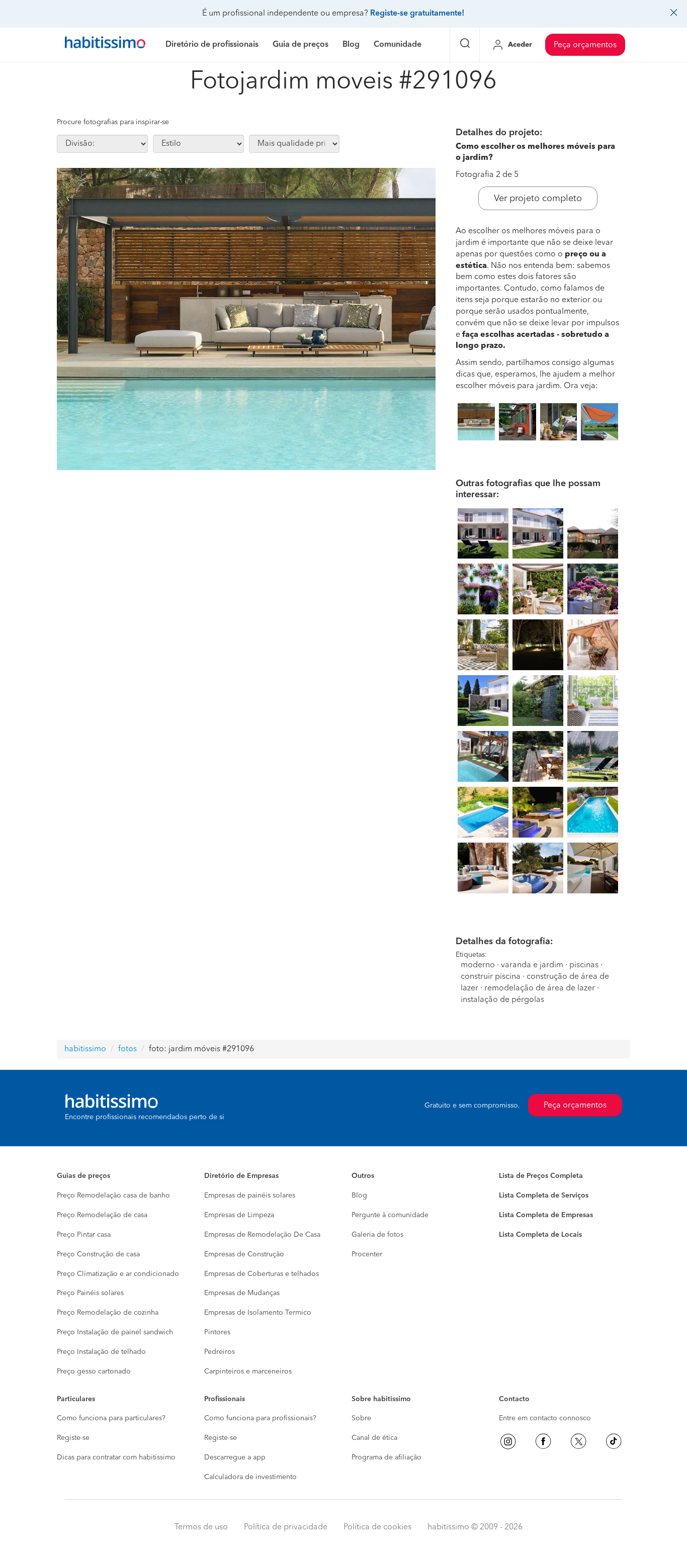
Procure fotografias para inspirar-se (113, 122)
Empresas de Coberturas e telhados (261, 1273)
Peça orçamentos (585, 45)
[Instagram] (508, 1441)
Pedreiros (219, 1351)
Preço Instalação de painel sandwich (115, 1332)
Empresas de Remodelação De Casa (262, 1234)
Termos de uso (201, 1527)
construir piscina (491, 977)
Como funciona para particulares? (111, 1418)
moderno (478, 965)
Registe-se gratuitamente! (417, 14)
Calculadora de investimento (250, 1477)
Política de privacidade (285, 1527)
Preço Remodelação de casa (102, 1215)
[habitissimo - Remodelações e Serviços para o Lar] (105, 45)
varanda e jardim (532, 965)
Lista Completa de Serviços (543, 1195)
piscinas (583, 965)
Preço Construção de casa (98, 1254)
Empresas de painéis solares (249, 1195)
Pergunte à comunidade (390, 1215)
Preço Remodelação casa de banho (113, 1195)
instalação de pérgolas (502, 1000)
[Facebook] (543, 1441)
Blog (359, 1195)
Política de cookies (377, 1527)
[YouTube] (578, 1441)
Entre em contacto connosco (545, 1418)
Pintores (217, 1332)
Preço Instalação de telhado (101, 1351)
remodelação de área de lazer (539, 988)
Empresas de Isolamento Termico (257, 1312)
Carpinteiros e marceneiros (248, 1371)
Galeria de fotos (377, 1234)
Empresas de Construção (244, 1254)
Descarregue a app (235, 1457)
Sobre (361, 1418)
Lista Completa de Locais (540, 1234)
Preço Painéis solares (90, 1293)
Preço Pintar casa (84, 1234)
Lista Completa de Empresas (546, 1215)
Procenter (367, 1254)
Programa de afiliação (386, 1457)
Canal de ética (374, 1437)
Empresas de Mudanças (242, 1293)
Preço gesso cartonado (94, 1371)
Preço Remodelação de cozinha (107, 1312)
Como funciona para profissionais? (260, 1418)
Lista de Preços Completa (541, 1175)
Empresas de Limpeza (239, 1215)
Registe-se (73, 1437)
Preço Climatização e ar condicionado (118, 1273)
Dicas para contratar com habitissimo (116, 1457)
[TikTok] (614, 1441)
